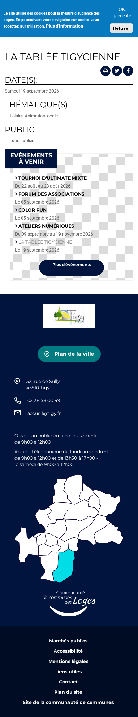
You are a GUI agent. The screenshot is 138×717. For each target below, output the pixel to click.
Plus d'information (64, 25)
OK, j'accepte (122, 12)
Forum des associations (51, 194)
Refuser (121, 28)
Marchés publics (68, 641)
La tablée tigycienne (45, 242)
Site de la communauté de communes (68, 702)
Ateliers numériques (46, 226)
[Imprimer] (105, 71)
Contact (68, 682)
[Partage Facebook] (128, 71)
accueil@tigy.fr (44, 413)
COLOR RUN (32, 210)
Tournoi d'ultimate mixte (52, 178)
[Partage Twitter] (117, 71)
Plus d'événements (71, 264)
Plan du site (68, 692)
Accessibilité (68, 651)
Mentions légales (68, 661)
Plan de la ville (74, 354)
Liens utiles (68, 671)
